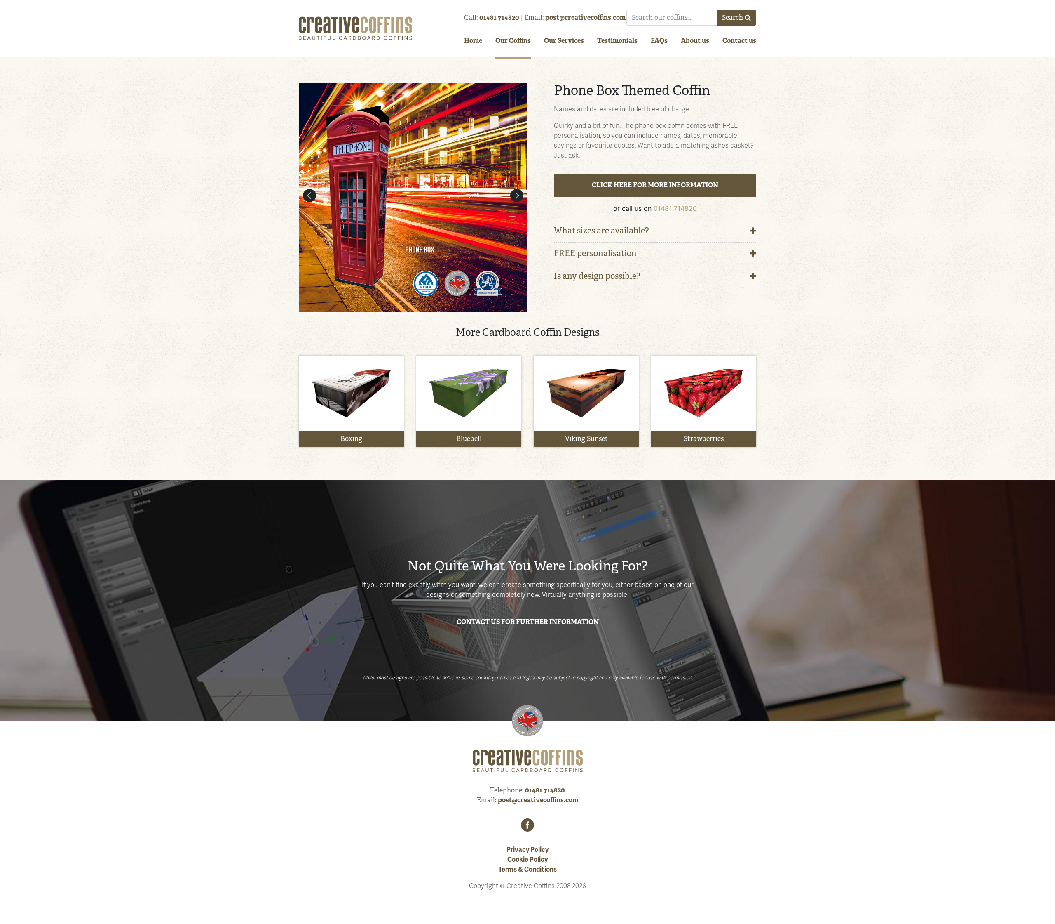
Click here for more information (655, 185)
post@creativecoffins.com (585, 17)
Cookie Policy (527, 860)
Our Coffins (513, 40)
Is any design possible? (597, 276)
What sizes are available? (601, 231)
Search (732, 17)
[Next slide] (516, 195)
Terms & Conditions (527, 869)
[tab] (655, 231)
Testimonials (617, 40)
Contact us (739, 40)
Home (473, 40)
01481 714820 (499, 17)
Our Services (564, 40)
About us (695, 40)
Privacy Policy (527, 850)
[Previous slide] (309, 195)
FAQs (659, 40)
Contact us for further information (528, 622)
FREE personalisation (595, 253)
